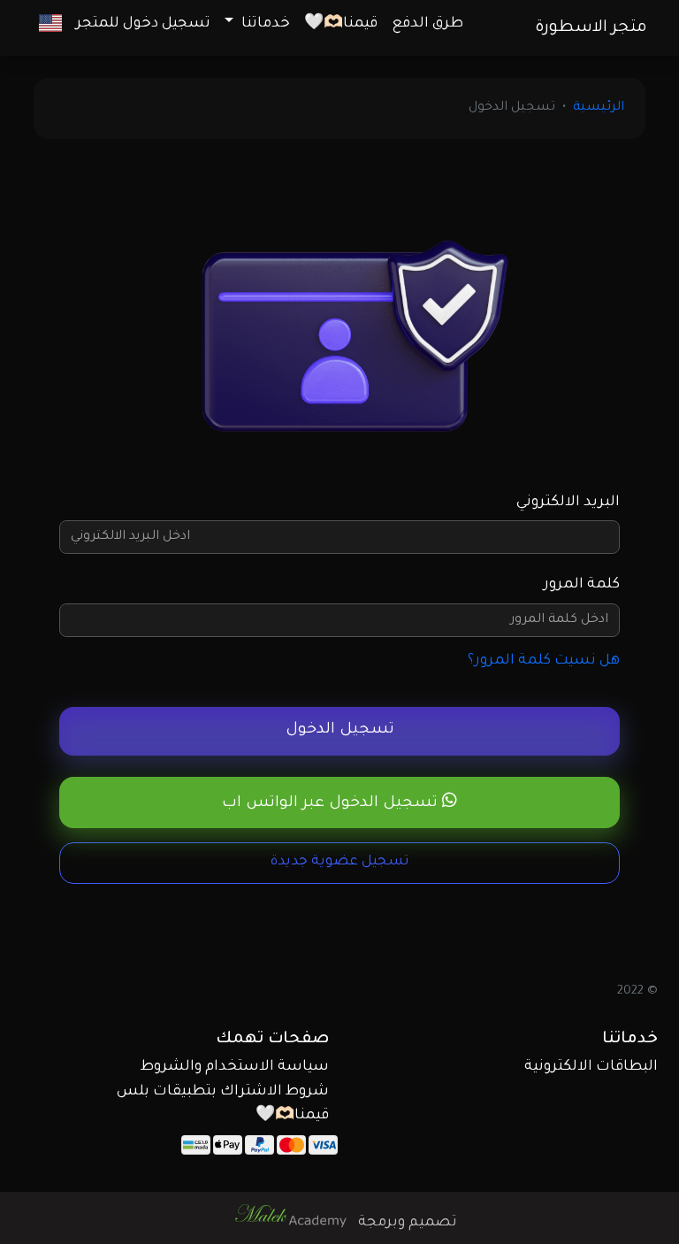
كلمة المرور (582, 585)
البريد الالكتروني (568, 503)
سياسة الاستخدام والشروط (235, 1067)
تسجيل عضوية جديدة (340, 862)
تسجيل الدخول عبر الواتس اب (332, 803)
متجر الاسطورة (591, 28)
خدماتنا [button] (264, 24)
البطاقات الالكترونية (591, 1067)
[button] (50, 24)
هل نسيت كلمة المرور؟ (544, 661)
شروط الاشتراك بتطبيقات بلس (223, 1092)
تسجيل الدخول (340, 730)
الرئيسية (598, 108)
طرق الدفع (427, 24)
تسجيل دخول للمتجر (143, 24)
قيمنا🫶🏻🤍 (341, 24)
